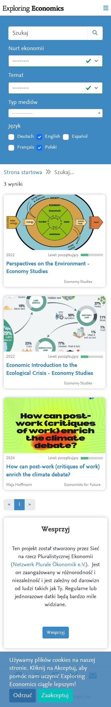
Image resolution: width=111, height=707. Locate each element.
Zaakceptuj (55, 696)
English (52, 136)
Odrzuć (22, 696)
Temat (15, 75)
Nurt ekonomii (26, 49)
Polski (51, 147)
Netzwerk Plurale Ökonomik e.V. (49, 565)
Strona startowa (23, 173)
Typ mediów (23, 102)
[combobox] (55, 113)
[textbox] (55, 113)
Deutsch (25, 136)
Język (14, 126)
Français (25, 147)
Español (80, 136)
